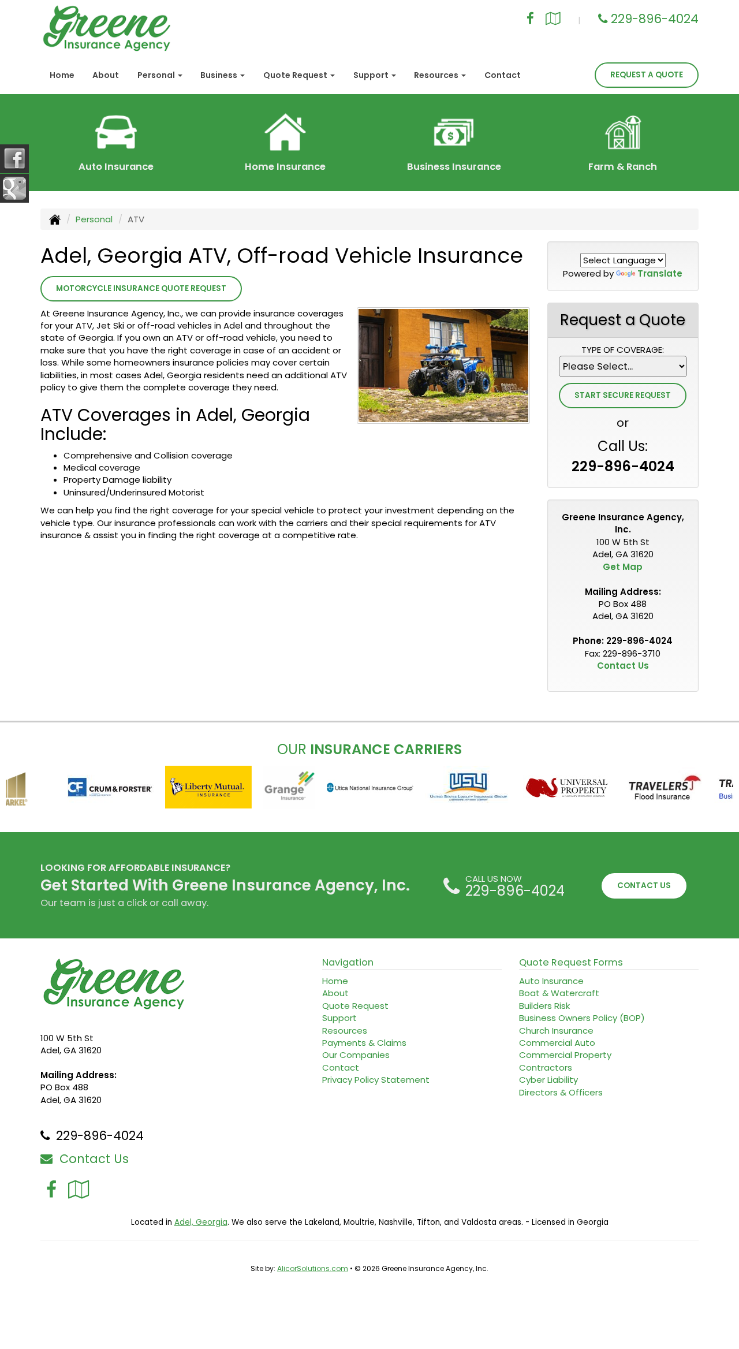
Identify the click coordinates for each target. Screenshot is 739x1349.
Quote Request (355, 1006)
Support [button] (371, 75)
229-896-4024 (655, 18)
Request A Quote (646, 74)
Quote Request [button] (296, 75)
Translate (659, 273)
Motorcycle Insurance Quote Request (141, 288)
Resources (344, 1030)
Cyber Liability (548, 1080)
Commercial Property (565, 1055)
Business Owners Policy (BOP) (582, 1018)
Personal (94, 219)
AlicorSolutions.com (312, 1268)
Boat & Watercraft (559, 993)
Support (339, 1018)
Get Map (623, 567)
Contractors (545, 1067)
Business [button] (219, 75)
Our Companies (356, 1055)
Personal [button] (157, 75)
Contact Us (623, 665)
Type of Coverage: (622, 350)
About (105, 75)
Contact (502, 75)
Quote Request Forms (571, 962)
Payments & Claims (364, 1043)
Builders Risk (544, 1006)
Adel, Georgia (200, 1222)
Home (62, 75)
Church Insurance (556, 1030)
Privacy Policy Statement (376, 1080)
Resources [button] (437, 75)
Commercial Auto (557, 1043)
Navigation (348, 962)
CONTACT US (644, 885)
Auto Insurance (551, 981)
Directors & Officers (561, 1092)
